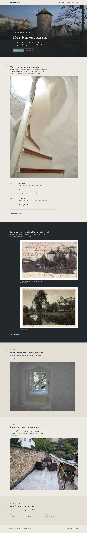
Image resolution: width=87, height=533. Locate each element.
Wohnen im (14, 2)
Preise (68, 2)
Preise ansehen (29, 50)
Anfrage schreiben (18, 50)
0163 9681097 (31, 516)
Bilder (77, 2)
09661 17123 (13, 516)
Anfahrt (72, 2)
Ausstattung (63, 2)
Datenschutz (75, 528)
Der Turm (58, 2)
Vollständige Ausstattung (16, 213)
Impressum (69, 528)
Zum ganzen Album (15, 334)
